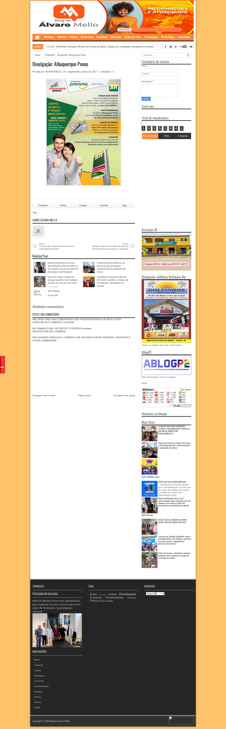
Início (144, 383)
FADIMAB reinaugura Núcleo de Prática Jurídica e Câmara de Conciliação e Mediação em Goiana (104, 46)
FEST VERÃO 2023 (150, 477)
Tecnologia (150, 37)
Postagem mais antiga (124, 395)
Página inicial (84, 395)
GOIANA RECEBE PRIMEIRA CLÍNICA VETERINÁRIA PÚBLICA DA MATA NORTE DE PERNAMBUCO (174, 430)
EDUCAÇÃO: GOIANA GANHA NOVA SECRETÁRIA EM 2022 (172, 521)
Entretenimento (41, 686)
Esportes (101, 37)
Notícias (49, 37)
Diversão (116, 37)
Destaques (39, 675)
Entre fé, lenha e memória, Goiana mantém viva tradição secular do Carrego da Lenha (174, 555)
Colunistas (184, 37)
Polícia (73, 37)
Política (37, 702)
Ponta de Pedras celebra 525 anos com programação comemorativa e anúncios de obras (174, 445)
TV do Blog (167, 37)
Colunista (38, 665)
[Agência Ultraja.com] (181, 723)
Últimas (61, 37)
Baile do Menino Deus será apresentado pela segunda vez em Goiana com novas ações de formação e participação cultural (174, 502)
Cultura (37, 670)
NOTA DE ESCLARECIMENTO (172, 482)
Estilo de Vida (133, 37)
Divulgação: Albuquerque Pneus (60, 64)
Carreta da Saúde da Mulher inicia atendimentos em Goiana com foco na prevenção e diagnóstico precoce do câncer (174, 540)
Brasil (37, 660)
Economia (87, 37)
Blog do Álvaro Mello (60, 721)
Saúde (37, 707)
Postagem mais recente (43, 395)
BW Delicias (147, 515)
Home (37, 37)
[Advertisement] (162, 161)
